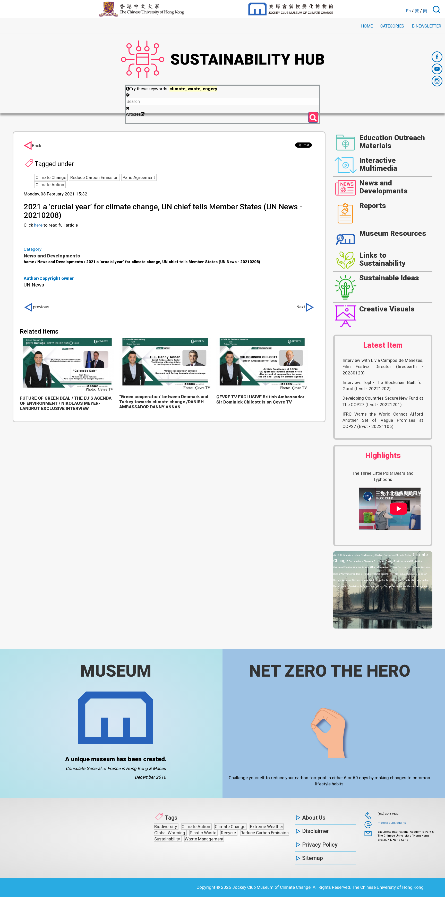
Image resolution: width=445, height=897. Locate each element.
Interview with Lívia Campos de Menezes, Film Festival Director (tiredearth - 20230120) (383, 366)
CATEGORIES (392, 26)
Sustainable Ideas (389, 278)
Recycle (394, 573)
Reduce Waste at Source (347, 580)
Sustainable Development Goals (366, 586)
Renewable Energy (371, 580)
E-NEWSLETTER (426, 26)
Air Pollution (340, 555)
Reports (372, 205)
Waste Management (418, 586)
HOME (367, 26)
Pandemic (357, 573)
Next (300, 306)
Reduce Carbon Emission (94, 177)
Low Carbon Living (403, 567)
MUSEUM (115, 671)
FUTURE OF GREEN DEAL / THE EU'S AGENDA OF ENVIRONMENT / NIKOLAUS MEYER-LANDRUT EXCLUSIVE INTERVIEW (66, 403)
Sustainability (406, 580)
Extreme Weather (343, 567)
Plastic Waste (380, 574)
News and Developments (52, 256)
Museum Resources (392, 233)
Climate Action (50, 184)
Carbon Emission (385, 555)
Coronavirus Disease (361, 561)
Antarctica (354, 555)
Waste (403, 586)
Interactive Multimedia (378, 164)
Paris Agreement (139, 177)
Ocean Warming (342, 573)
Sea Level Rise (389, 580)
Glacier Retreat (361, 567)
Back (36, 145)
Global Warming (381, 567)
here (38, 225)
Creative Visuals (387, 309)
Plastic (367, 573)
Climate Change (51, 177)
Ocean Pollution (422, 567)
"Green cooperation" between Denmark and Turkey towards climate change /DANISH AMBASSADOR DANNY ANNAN (163, 402)
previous (41, 306)
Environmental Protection (408, 561)
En (408, 10)
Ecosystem (379, 561)
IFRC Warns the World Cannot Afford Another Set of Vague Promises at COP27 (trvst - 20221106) (383, 420)
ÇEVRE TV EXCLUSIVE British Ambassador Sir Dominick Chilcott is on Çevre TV (260, 399)
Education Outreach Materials (392, 141)
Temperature (391, 586)
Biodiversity (368, 555)
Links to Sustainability (382, 259)
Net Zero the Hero (329, 671)
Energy (390, 561)
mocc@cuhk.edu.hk (392, 822)
